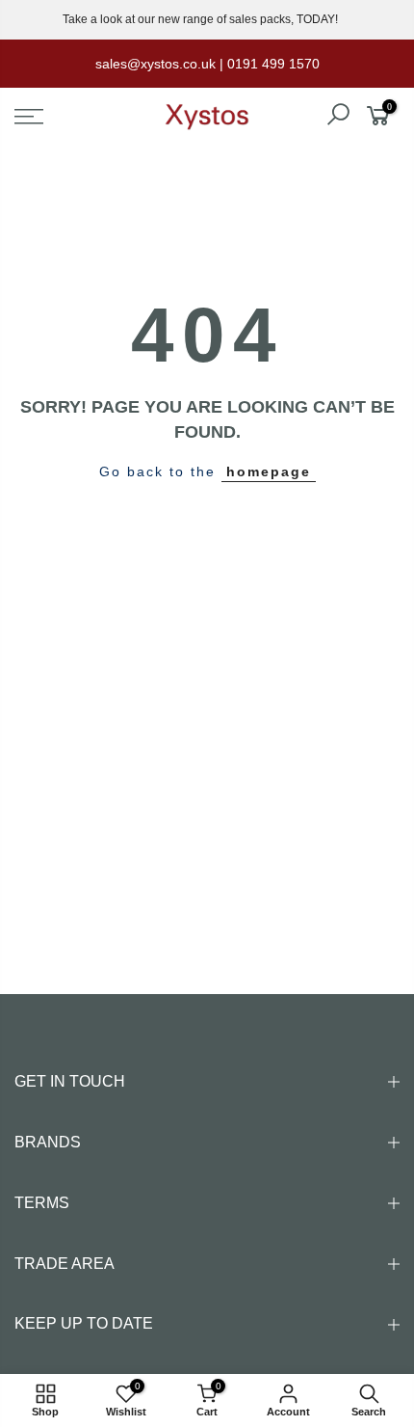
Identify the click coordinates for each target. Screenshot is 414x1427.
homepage (268, 471)
